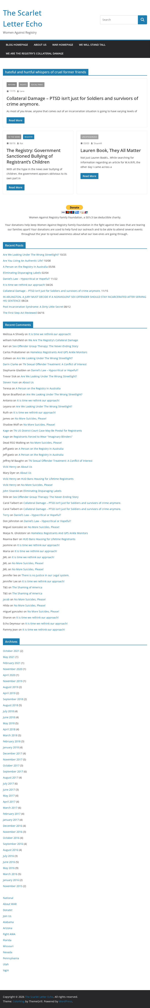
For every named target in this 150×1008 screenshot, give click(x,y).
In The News (14, 137)
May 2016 (9, 868)
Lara (22, 91)
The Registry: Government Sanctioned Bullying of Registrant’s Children (34, 156)
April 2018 (9, 729)
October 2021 (11, 651)
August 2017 (10, 777)
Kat (21, 143)
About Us (40, 44)
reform (11, 84)
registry (29, 137)
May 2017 (9, 795)
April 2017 (9, 801)
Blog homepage (17, 44)
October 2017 (11, 765)
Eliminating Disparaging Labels (22, 272)
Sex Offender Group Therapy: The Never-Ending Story (45, 346)
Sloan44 (98, 143)
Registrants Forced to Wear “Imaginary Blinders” (43, 436)
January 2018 (11, 747)
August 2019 (10, 687)
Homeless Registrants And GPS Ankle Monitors (58, 352)
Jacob (6, 599)
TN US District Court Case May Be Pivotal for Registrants (48, 430)
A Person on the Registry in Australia (25, 266)
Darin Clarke (10, 364)
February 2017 (11, 813)
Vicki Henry (9, 466)
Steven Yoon (10, 382)
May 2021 (9, 657)
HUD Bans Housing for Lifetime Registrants (47, 479)
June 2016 (9, 862)
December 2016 (12, 825)
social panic (37, 84)
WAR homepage (62, 44)
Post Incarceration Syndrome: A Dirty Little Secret (33, 306)
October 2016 (11, 838)
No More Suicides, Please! (30, 418)
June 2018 (9, 717)
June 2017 (9, 789)
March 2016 (10, 874)
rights (23, 84)
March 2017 (10, 807)
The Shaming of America (27, 587)
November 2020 (12, 669)
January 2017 (11, 819)
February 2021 (11, 663)
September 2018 (13, 699)
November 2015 (12, 886)
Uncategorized (89, 137)
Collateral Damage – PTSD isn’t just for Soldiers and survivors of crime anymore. (72, 101)
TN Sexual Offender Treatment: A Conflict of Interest (55, 364)
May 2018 (9, 723)
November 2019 (12, 681)
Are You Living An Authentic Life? (23, 260)
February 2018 (11, 741)
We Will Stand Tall (92, 44)
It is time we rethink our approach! (24, 284)
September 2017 (13, 771)
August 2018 (10, 705)
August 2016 (10, 850)
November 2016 (12, 832)
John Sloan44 (11, 491)
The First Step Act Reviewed (20, 312)
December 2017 (12, 753)
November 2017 (12, 759)
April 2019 (9, 693)
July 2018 (8, 711)
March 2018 (10, 735)
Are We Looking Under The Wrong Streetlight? (31, 254)
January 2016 (11, 880)
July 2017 (8, 783)
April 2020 (9, 675)
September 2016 (13, 844)
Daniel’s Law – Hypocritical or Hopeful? (26, 278)
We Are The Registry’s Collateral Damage (34, 53)
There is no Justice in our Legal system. (45, 575)
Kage (6, 430)
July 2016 (8, 856)
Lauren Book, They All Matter (110, 150)
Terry (6, 515)
